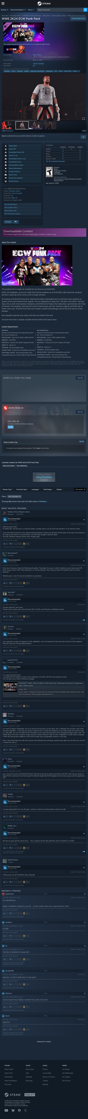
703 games (11, 594)
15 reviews (11, 555)
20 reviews (11, 828)
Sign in (4, 136)
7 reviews (10, 862)
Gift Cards (8, 1084)
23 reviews (20, 662)
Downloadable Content (59, 16)
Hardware (29, 1077)
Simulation (7, 71)
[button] (5, 9)
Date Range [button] (48, 489)
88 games (10, 629)
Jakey (10, 759)
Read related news (10, 210)
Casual (75, 71)
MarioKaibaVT (13, 553)
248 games (11, 796)
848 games (11, 514)
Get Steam (66, 1069)
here (38, 448)
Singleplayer (49, 71)
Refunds (45, 1084)
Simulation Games (15, 16)
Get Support (66, 1077)
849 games (11, 716)
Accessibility (47, 1073)
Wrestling (19, 71)
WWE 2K (14, 198)
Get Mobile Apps (67, 1073)
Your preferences (21, 465)
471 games (11, 662)
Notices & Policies (49, 1077)
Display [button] (59, 489)
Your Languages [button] (13, 496)
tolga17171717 (13, 660)
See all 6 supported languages (55, 161)
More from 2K (15, 408)
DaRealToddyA (13, 860)
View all (82, 441)
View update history (10, 207)
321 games (11, 761)
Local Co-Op (67, 71)
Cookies (45, 1081)
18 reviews (20, 796)
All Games (5, 16)
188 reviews (20, 514)
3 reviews (18, 629)
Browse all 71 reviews (44, 1041)
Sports (13, 71)
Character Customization (37, 71)
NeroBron (11, 714)
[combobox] (60, 10)
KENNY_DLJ (12, 826)
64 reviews (20, 716)
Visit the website (10, 204)
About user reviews (9, 465)
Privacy (45, 1069)
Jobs (27, 1073)
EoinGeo (11, 626)
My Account (66, 1081)
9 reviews (19, 761)
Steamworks (9, 1077)
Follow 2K (13, 421)
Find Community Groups (12, 214)
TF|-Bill (10, 794)
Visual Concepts (38, 63)
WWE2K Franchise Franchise (32, 16)
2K (34, 66)
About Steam (9, 1069)
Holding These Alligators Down (19, 512)
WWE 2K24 (46, 16)
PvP (56, 71)
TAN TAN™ (11, 592)
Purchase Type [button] (21, 489)
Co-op (60, 71)
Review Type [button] (7, 489)
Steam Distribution (11, 1081)
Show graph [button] (79, 489)
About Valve (30, 1069)
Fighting (26, 71)
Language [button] (35, 489)
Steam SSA (8, 1073)
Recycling (29, 1081)
